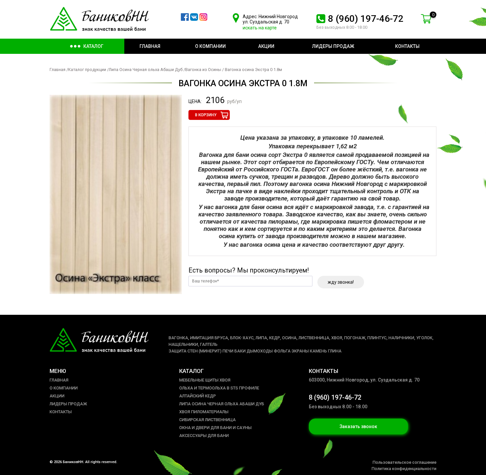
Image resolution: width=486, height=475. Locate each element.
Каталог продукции (87, 69)
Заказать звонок (358, 426)
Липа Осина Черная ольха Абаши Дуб (146, 69)
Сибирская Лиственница (207, 419)
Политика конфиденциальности (404, 468)
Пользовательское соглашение (404, 462)
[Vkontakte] (194, 19)
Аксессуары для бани (204, 435)
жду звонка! (341, 282)
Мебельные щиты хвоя (204, 380)
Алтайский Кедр (197, 395)
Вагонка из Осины (203, 69)
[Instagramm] (203, 19)
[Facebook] (184, 19)
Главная (57, 69)
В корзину (206, 115)
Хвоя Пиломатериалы (203, 411)
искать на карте (260, 27)
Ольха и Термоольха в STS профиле (219, 387)
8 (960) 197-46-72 (365, 18)
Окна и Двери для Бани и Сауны (215, 427)
